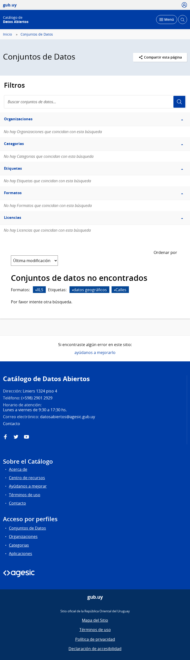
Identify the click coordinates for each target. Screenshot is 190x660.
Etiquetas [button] (13, 168)
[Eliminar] (36, 290)
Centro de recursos (27, 477)
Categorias (19, 545)
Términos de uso (24, 494)
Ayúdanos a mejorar (28, 486)
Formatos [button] (13, 192)
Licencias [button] (12, 217)
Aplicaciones (20, 553)
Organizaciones (23, 536)
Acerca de (18, 469)
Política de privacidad (95, 639)
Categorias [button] (14, 143)
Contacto (17, 503)
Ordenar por (165, 252)
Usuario (179, 102)
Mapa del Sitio (95, 620)
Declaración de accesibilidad (95, 648)
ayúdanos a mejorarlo (95, 352)
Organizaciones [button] (18, 119)
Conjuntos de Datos (37, 34)
